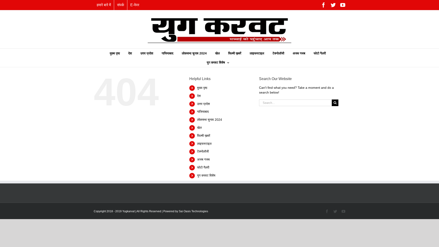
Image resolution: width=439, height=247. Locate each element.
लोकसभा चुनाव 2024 (209, 119)
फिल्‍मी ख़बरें (203, 135)
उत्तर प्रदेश (203, 104)
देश (199, 96)
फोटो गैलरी (203, 167)
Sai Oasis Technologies (193, 211)
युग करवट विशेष (206, 175)
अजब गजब (203, 159)
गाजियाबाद (203, 111)
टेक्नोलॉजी (203, 151)
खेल (199, 127)
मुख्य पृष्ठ (202, 88)
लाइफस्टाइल (204, 143)
